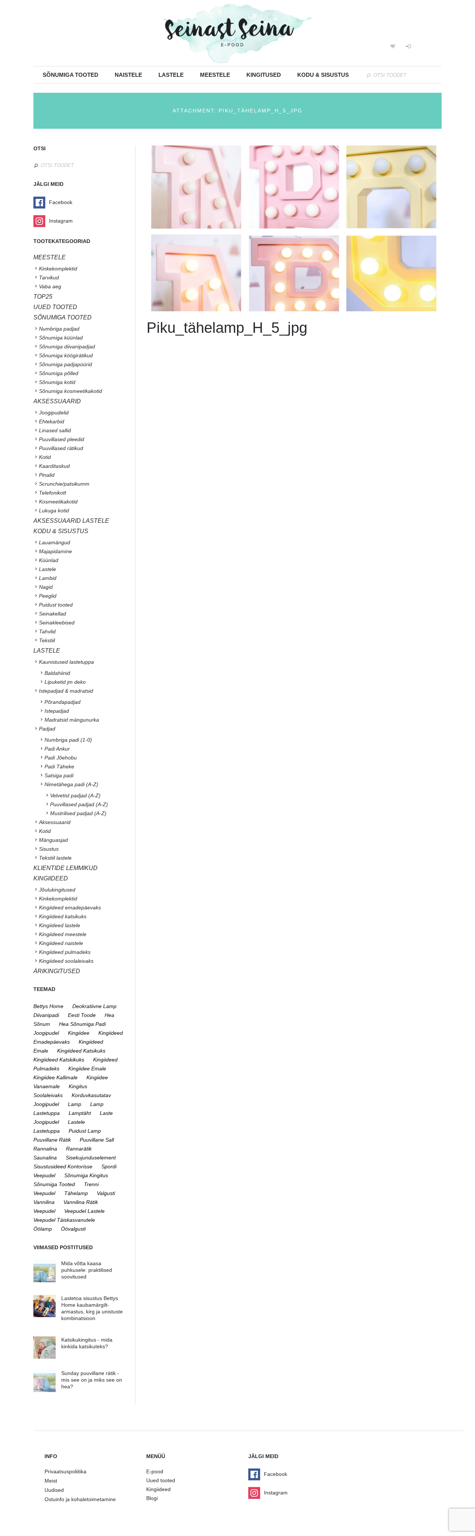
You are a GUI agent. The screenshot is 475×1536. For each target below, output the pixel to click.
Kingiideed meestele (62, 934)
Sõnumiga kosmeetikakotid (70, 391)
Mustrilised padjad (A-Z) (78, 813)
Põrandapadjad (63, 702)
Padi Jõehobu (61, 758)
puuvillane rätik (52, 1140)
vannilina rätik (80, 1202)
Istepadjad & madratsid (66, 691)
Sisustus (49, 849)
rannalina (45, 1149)
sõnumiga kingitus (86, 1175)
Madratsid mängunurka (72, 720)
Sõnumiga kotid (57, 382)
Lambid (47, 578)
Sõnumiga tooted (70, 75)
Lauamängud (54, 542)
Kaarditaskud (54, 466)
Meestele (215, 75)
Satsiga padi (59, 775)
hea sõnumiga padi (82, 1024)
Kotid (45, 457)
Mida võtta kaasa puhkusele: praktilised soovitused (86, 1270)
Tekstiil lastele (55, 858)
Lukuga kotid (54, 510)
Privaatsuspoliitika (65, 1471)
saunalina (45, 1158)
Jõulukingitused (57, 890)
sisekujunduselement (91, 1158)
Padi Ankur (57, 749)
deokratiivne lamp (94, 1006)
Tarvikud (49, 277)
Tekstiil (47, 640)
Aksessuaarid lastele (71, 521)
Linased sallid (55, 430)
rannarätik (79, 1149)
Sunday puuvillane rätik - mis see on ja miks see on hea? (91, 1379)
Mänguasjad (53, 840)
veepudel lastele (84, 1211)
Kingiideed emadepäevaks (70, 907)
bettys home (48, 1006)
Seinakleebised (57, 623)
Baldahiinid (57, 673)
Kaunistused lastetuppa (66, 662)
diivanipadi (46, 1015)
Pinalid (47, 475)
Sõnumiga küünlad (61, 338)
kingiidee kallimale (55, 1077)
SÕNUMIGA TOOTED (62, 317)
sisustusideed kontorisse (62, 1166)
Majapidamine (55, 551)
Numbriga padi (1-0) (68, 740)
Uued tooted (160, 1480)
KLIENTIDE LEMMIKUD (65, 868)
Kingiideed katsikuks (62, 916)
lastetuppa (46, 1131)
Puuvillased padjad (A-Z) (79, 804)
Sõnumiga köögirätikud (66, 355)
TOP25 (42, 296)
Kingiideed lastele (59, 925)
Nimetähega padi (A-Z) (71, 784)
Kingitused (263, 75)
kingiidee (78, 1033)
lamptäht (80, 1113)
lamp (74, 1104)
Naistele (128, 75)
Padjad (47, 729)
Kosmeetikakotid (58, 502)
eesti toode (82, 1015)
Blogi (152, 1498)
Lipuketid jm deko (65, 682)
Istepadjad (57, 711)
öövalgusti (73, 1229)
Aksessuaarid (57, 401)
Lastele (171, 75)
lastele (76, 1122)
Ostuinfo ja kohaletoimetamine (80, 1499)
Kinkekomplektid (58, 269)
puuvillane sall (97, 1140)
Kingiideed (158, 1489)
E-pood (154, 1471)
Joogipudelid (54, 413)
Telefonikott (52, 493)
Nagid (46, 587)
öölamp (42, 1229)
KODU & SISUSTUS (60, 531)
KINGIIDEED (50, 878)
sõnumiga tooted (54, 1184)
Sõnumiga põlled (58, 373)
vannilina (44, 1202)
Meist (51, 1481)
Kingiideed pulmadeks (65, 952)
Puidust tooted (56, 605)
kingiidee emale (87, 1068)
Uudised (54, 1490)
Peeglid (47, 596)
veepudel (44, 1211)
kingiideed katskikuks (58, 1060)
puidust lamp (85, 1131)
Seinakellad (52, 614)
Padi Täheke (59, 766)
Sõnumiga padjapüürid (65, 364)
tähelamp (76, 1193)
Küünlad (48, 560)
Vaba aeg (50, 286)
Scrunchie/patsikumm (64, 484)
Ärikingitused (56, 971)
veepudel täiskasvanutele (64, 1220)
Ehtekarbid (51, 421)
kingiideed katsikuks (81, 1051)
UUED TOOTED (55, 307)
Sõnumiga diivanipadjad (67, 346)
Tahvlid (47, 631)
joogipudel (46, 1033)
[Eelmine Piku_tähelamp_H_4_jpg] (220, 228)
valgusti (106, 1193)
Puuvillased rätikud (61, 448)
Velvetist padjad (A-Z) (75, 795)
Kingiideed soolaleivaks (66, 961)
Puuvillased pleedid (61, 439)
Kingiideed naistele (61, 943)
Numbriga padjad (59, 329)
